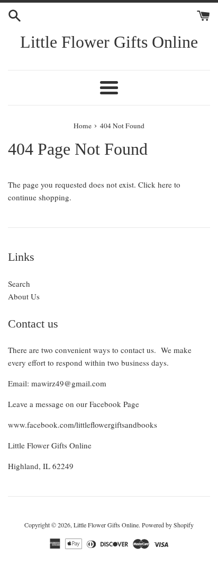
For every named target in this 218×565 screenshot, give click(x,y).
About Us (24, 296)
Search (19, 283)
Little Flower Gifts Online (109, 41)
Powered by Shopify (168, 524)
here (165, 184)
